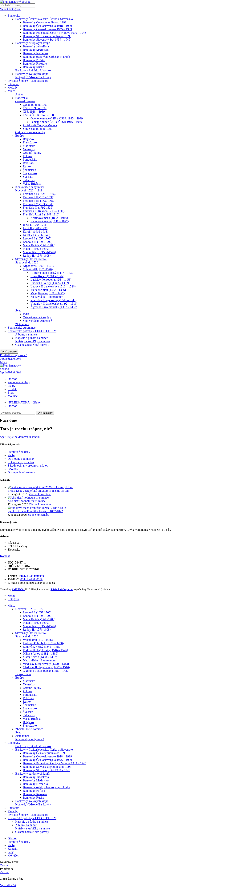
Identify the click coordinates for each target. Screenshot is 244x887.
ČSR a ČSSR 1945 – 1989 (39, 115)
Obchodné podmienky (21, 458)
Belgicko (28, 139)
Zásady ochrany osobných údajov (28, 465)
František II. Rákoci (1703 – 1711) (43, 211)
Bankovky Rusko (33, 67)
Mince (11, 91)
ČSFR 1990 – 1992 (35, 108)
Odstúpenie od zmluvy (21, 472)
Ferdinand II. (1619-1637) (38, 197)
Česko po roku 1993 (35, 104)
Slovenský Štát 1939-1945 (31, 259)
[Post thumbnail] (40, 487)
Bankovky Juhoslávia (36, 46)
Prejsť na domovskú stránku (23, 437)
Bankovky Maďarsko (36, 49)
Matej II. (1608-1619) (36, 248)
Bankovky (14, 15)
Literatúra (13, 84)
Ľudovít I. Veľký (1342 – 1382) (49, 283)
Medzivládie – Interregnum (46, 296)
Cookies (13, 469)
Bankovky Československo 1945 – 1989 (47, 29)
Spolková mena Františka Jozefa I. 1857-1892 (35, 511)
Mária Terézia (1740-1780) (39, 245)
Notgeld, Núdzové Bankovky (33, 77)
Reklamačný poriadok (21, 462)
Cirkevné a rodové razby (30, 132)
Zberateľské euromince (21, 327)
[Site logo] (15, 1)
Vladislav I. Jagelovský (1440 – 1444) (53, 300)
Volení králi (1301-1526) (38, 269)
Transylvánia (23, 674)
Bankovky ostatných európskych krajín (46, 56)
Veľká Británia (32, 183)
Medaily (13, 87)
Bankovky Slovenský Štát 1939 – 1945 (46, 39)
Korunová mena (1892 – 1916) (49, 217)
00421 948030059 (31, 579)
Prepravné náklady (19, 451)
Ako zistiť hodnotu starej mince (27, 501)
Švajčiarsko (30, 173)
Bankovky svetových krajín (31, 73)
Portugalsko (30, 159)
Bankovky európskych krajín (32, 43)
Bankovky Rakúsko (35, 63)
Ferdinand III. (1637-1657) (39, 200)
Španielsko (29, 169)
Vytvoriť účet (8, 885)
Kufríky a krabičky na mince (32, 341)
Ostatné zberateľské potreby (32, 344)
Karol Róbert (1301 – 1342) (47, 276)
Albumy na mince (26, 334)
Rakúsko (28, 163)
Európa (19, 135)
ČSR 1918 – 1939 (34, 111)
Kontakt (5, 556)
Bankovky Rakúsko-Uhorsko (33, 70)
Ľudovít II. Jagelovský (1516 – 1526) (52, 286)
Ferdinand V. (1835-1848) (38, 204)
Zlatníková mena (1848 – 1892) (49, 221)
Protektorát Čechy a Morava (40, 125)
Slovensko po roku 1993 (37, 128)
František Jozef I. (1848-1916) (41, 214)
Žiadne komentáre (40, 494)
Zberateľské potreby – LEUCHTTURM (32, 331)
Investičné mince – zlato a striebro (28, 80)
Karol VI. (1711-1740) (36, 235)
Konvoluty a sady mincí (29, 187)
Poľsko (27, 156)
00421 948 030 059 (32, 575)
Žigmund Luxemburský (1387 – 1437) (53, 307)
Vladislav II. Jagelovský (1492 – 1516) (53, 303)
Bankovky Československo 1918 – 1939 (47, 25)
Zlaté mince (22, 324)
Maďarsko (29, 145)
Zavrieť (4, 865)
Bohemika (21, 97)
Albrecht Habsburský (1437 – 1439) (52, 272)
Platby (11, 455)
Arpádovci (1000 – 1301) (38, 265)
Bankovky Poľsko (34, 60)
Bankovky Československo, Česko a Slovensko (44, 19)
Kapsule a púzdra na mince (31, 337)
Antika (19, 94)
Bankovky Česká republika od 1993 (44, 22)
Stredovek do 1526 (26, 262)
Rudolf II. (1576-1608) (37, 255)
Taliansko (29, 180)
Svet (18, 310)
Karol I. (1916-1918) (35, 231)
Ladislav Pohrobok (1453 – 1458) (50, 279)
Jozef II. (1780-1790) (35, 228)
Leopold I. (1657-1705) (37, 238)
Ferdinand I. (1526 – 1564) (39, 193)
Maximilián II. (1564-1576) (39, 252)
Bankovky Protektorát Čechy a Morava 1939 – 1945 (54, 32)
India (26, 313)
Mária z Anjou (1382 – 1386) (48, 289)
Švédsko (28, 176)
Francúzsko (30, 142)
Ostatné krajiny (32, 152)
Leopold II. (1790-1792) (37, 241)
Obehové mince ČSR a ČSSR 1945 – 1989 (56, 118)
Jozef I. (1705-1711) (35, 224)
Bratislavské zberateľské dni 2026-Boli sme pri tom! (39, 490)
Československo (25, 101)
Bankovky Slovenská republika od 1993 (47, 36)
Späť (3, 437)
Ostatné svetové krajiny (37, 317)
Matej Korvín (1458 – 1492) (47, 293)
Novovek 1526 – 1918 (29, 190)
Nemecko (29, 149)
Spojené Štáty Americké (37, 320)
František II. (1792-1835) (38, 207)
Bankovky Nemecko (35, 53)
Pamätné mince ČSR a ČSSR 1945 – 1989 (56, 121)
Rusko (27, 166)
